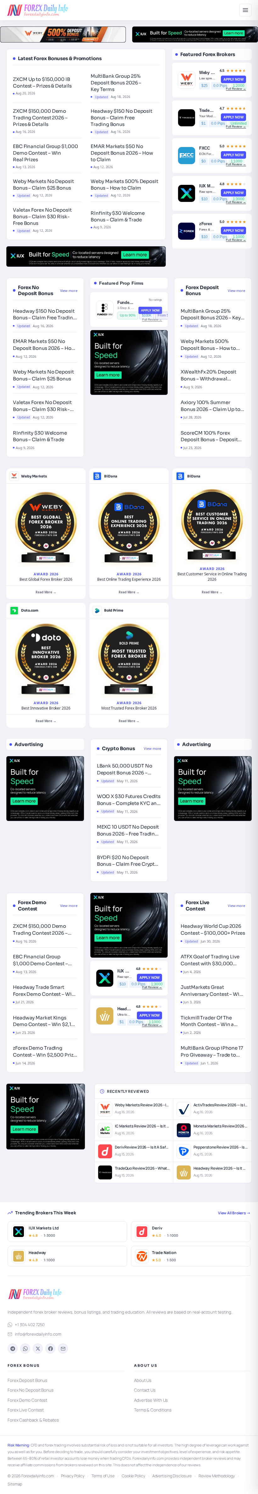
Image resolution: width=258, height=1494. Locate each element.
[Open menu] (245, 10)
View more (68, 290)
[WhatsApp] (25, 1348)
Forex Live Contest (26, 1410)
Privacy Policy (73, 1476)
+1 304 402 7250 (30, 1324)
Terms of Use (103, 1476)
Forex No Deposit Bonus (30, 1390)
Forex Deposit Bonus (27, 1380)
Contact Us (144, 1390)
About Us (142, 1380)
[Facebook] (50, 1348)
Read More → (46, 592)
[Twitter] (38, 1348)
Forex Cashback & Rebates (33, 1420)
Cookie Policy (133, 1476)
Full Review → (236, 88)
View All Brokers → (234, 1213)
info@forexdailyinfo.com (38, 1334)
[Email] (63, 1348)
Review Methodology (216, 1476)
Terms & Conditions (152, 1410)
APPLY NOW (233, 79)
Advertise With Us (151, 1400)
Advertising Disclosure (172, 1476)
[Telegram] (13, 1348)
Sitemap (15, 1484)
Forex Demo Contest (27, 1400)
